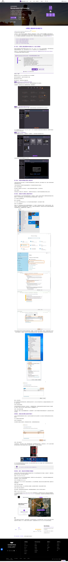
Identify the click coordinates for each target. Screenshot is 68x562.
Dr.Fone (25, 548)
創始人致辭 (36, 550)
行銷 (47, 545)
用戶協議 (21, 558)
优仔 (16, 31)
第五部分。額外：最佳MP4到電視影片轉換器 (22, 43)
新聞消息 (36, 547)
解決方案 (17, 536)
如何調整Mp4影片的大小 (47, 532)
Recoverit (25, 547)
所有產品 (25, 553)
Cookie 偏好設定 (16, 558)
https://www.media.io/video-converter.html (28, 493)
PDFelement (25, 550)
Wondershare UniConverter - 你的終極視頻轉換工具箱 (28, 55)
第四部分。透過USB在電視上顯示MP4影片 (22, 42)
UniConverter (26, 545)
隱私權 (11, 558)
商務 (47, 550)
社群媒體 (48, 547)
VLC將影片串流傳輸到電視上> (32, 467)
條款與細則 (7, 558)
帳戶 (57, 550)
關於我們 (36, 545)
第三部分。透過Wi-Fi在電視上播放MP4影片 (22, 41)
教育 (47, 548)
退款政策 (25, 558)
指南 (34, 1)
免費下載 (12, 17)
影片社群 (58, 545)
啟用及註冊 (58, 548)
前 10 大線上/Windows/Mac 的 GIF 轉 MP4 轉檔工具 (48, 529)
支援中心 (58, 547)
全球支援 (36, 548)
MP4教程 (21, 536)
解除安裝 (29, 558)
